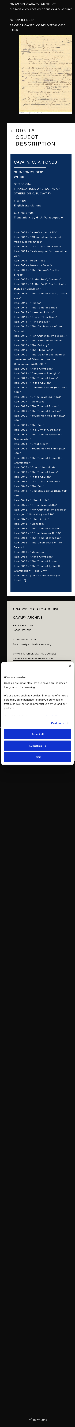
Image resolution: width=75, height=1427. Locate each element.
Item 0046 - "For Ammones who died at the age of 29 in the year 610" (40, 511)
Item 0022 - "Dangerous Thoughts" (37, 373)
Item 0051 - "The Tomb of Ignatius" (37, 537)
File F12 (19, 200)
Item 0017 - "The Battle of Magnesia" (39, 340)
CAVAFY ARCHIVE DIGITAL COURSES (35, 653)
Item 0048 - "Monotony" (30, 523)
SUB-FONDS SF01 (29, 172)
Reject (37, 756)
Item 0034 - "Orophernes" (31, 443)
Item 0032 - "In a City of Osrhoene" (38, 429)
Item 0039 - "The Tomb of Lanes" (36, 471)
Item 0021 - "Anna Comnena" (33, 368)
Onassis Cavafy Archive (33, 4)
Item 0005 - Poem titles (29, 260)
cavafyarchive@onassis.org (35, 644)
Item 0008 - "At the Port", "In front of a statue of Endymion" (40, 286)
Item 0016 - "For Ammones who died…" (40, 335)
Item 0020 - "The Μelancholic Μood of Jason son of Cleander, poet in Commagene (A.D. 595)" (39, 359)
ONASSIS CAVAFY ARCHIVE (36, 609)
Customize (57, 723)
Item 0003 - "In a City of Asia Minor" (38, 246)
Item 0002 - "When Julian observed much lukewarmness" (37, 239)
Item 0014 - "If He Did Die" (32, 321)
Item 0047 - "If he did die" (31, 518)
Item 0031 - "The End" (29, 424)
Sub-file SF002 (24, 212)
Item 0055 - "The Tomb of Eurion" (36, 561)
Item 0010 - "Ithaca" (27, 302)
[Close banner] (70, 666)
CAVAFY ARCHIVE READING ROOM (33, 658)
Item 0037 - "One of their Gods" (35, 467)
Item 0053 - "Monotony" (30, 551)
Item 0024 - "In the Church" (32, 382)
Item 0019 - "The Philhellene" (34, 349)
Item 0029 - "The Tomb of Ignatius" (37, 410)
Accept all (38, 734)
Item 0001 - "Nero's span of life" (36, 232)
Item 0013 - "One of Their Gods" (35, 316)
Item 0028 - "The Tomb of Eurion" (36, 405)
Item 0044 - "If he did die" (31, 499)
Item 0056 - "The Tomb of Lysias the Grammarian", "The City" (38, 568)
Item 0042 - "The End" (29, 485)
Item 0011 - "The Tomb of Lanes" (36, 307)
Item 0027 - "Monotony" (30, 401)
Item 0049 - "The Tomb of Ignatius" (37, 528)
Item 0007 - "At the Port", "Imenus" (37, 279)
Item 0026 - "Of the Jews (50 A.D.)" (37, 396)
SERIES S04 (22, 183)
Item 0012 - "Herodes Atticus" (34, 311)
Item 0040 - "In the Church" (32, 476)
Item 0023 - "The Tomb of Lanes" (36, 377)
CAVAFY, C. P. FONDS (35, 161)
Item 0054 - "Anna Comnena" (33, 556)
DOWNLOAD (39, 1420)
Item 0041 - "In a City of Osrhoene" (38, 481)
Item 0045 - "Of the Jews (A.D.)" (35, 504)
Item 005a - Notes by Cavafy (33, 264)
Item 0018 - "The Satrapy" (31, 344)
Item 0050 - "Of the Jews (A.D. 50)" (37, 532)
